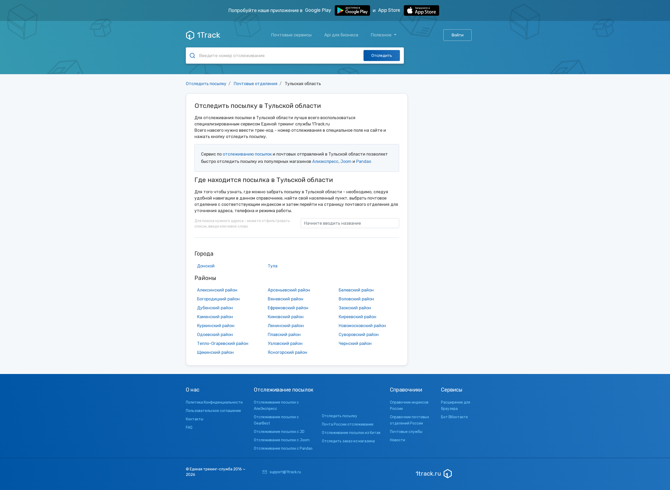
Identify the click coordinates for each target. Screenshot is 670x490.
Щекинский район (215, 352)
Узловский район (285, 343)
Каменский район (215, 316)
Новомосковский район (362, 325)
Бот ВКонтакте (454, 417)
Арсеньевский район (289, 290)
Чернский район (355, 343)
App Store (389, 10)
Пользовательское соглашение (213, 411)
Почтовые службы (406, 432)
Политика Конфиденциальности (214, 402)
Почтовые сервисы (291, 34)
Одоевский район (215, 334)
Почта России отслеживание (347, 424)
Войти (457, 35)
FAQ (189, 427)
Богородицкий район (218, 298)
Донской (206, 265)
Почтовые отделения (255, 83)
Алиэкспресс (325, 161)
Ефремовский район (288, 307)
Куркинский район (215, 325)
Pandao (363, 161)
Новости (397, 440)
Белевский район (356, 290)
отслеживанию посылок (247, 154)
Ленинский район (286, 325)
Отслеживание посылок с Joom (282, 440)
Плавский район (284, 334)
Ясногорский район (287, 352)
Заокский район (355, 307)
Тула (272, 265)
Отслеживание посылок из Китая (351, 433)
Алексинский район (217, 290)
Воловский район (356, 298)
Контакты (194, 419)
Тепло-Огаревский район (222, 343)
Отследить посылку (206, 83)
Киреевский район (357, 316)
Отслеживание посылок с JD (279, 432)
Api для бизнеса (341, 34)
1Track (208, 35)
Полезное (382, 34)
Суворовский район (359, 334)
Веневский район (285, 298)
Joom (345, 161)
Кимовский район (286, 316)
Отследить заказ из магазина (348, 441)
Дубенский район (215, 307)
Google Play (318, 10)
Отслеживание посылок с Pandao (283, 448)
